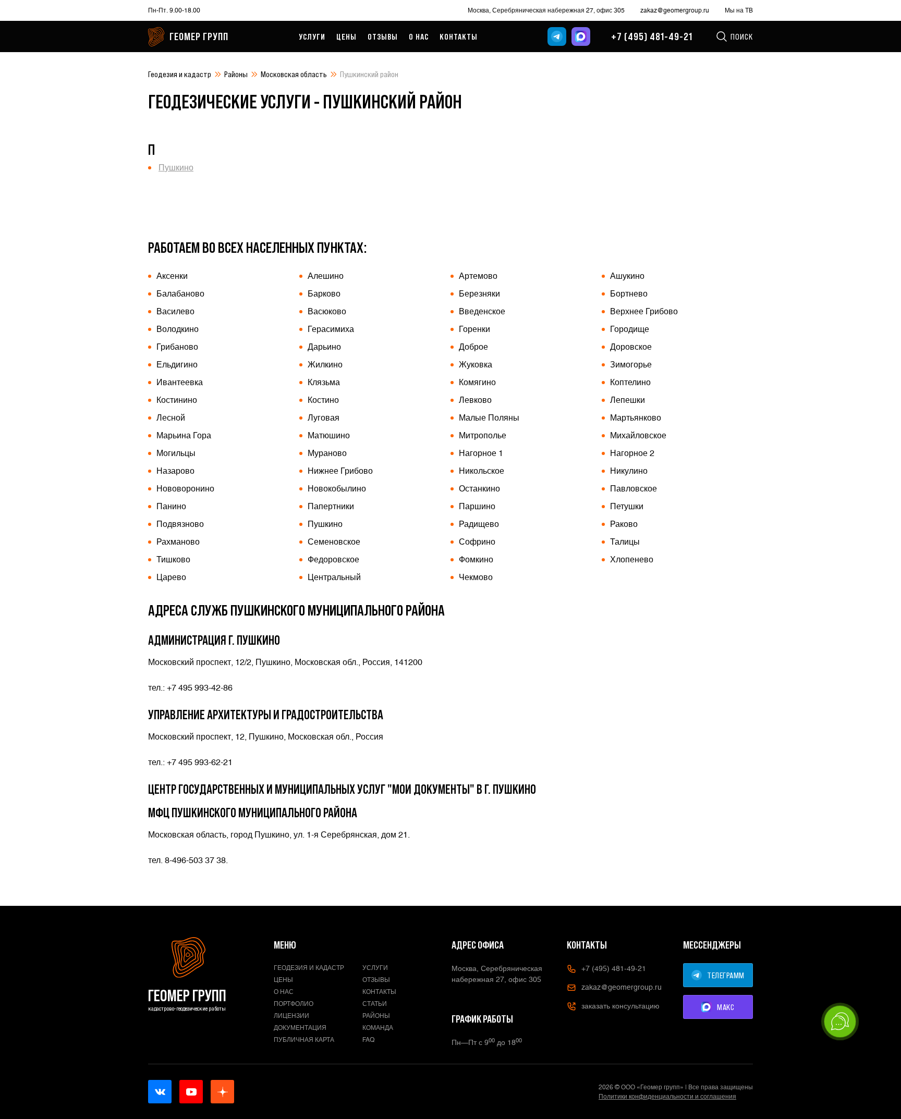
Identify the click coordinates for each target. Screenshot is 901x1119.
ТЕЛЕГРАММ (726, 975)
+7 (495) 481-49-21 (651, 36)
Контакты (459, 36)
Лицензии (291, 1015)
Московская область (294, 74)
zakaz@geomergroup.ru (674, 10)
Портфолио (293, 1003)
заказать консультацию (620, 1006)
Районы (236, 74)
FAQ (368, 1039)
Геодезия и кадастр (179, 74)
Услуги (312, 36)
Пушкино (176, 168)
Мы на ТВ (739, 10)
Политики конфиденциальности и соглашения (667, 1096)
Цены (346, 36)
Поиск (741, 36)
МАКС (725, 1007)
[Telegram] (556, 36)
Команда (377, 1027)
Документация (300, 1027)
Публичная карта (304, 1039)
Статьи (374, 1003)
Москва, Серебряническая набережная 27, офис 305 (546, 10)
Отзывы (383, 36)
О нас (419, 36)
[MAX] (580, 36)
